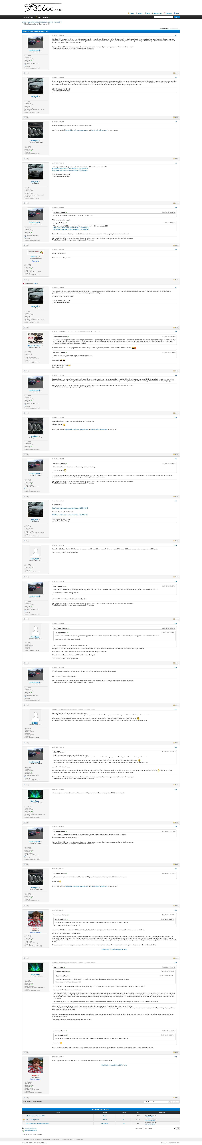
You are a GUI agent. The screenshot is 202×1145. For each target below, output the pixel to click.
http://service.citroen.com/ (99, 130)
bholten (105, 1119)
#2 (176, 77)
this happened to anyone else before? (37, 1123)
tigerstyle (152, 1120)
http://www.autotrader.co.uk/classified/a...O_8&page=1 (70, 170)
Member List (158, 13)
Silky (104, 1116)
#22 (176, 910)
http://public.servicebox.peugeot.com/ (76, 130)
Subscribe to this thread (31, 1130)
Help (177, 13)
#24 (176, 1056)
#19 (176, 789)
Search (140, 13)
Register (45, 17)
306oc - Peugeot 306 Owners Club (40, 1139)
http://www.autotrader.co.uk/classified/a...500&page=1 (70, 168)
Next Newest (37, 1101)
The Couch (57, 22)
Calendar (169, 13)
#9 (176, 375)
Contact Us (26, 1139)
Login (39, 17)
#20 (176, 826)
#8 (176, 331)
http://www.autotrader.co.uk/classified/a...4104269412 (70, 515)
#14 (176, 581)
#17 (176, 709)
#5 (176, 207)
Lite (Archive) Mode (66, 1139)
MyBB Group (43, 1142)
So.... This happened (32, 1119)
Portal (132, 13)
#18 (176, 747)
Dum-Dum (93, 962)
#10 (176, 417)
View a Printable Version (31, 1128)
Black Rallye (105, 949)
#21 (176, 868)
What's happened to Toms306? (35, 1116)
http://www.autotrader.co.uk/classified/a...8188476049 (70, 508)
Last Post (147, 1116)
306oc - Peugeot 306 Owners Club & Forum (34, 22)
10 (123, 1123)
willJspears (104, 1123)
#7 (176, 287)
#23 (176, 962)
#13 (176, 545)
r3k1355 (93, 709)
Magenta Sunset (95, 331)
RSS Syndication (78, 1139)
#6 (176, 249)
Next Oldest (28, 1101)
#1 (176, 35)
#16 (176, 667)
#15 (176, 623)
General (50, 22)
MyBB (30, 1142)
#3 (176, 121)
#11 (176, 458)
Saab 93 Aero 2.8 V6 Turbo (118, 949)
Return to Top (55, 1139)
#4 (176, 163)
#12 (176, 501)
